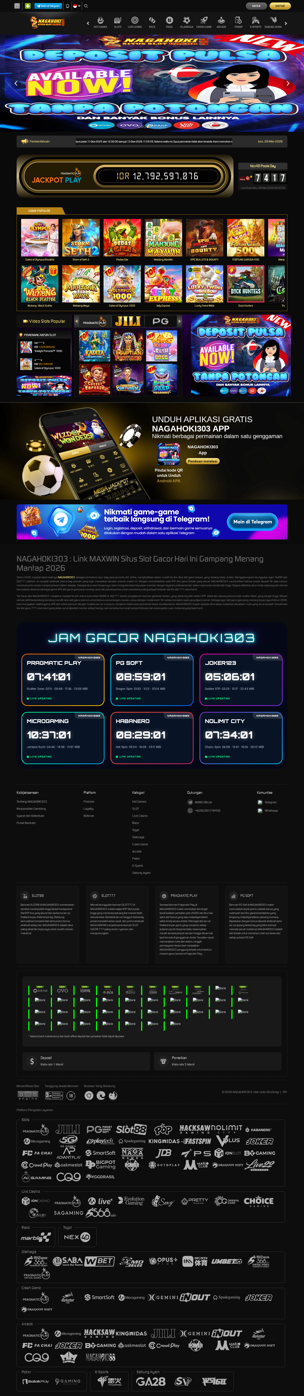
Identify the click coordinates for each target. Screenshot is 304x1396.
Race (152, 26)
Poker (238, 26)
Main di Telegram (50, 6)
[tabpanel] (152, 83)
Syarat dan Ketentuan (30, 816)
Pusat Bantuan (26, 823)
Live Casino (135, 26)
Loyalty (88, 809)
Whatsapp (271, 811)
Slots (117, 26)
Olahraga (186, 26)
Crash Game (204, 26)
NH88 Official (203, 802)
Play (73, 180)
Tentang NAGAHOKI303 (32, 802)
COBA (97, 341)
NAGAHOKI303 (66, 577)
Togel (169, 26)
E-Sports (255, 26)
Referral (89, 816)
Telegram (271, 802)
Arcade (221, 26)
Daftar (280, 6)
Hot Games (100, 26)
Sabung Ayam (273, 26)
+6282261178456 (207, 811)
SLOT (135, 809)
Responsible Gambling (31, 809)
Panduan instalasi (202, 461)
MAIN (43, 238)
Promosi (89, 802)
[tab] (95, 321)
